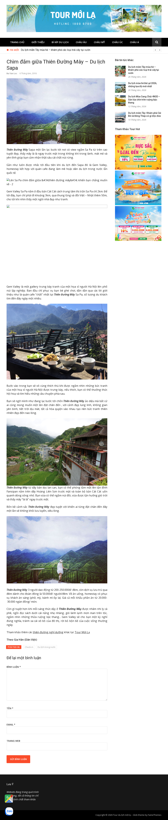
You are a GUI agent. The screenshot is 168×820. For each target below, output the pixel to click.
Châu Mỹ (99, 42)
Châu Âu (81, 42)
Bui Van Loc (12, 73)
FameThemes (154, 814)
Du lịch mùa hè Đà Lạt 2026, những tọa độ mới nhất (50, 49)
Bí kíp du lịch (60, 42)
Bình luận (14, 666)
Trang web (13, 740)
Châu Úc (117, 42)
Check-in (29, 647)
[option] (91, 50)
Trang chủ (17, 42)
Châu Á (134, 42)
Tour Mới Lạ (82, 632)
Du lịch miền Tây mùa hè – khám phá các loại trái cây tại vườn (143, 70)
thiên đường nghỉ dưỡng (48, 632)
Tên (10, 708)
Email (11, 724)
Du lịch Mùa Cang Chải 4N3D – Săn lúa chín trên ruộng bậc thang (144, 99)
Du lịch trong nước (46, 647)
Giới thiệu (38, 42)
